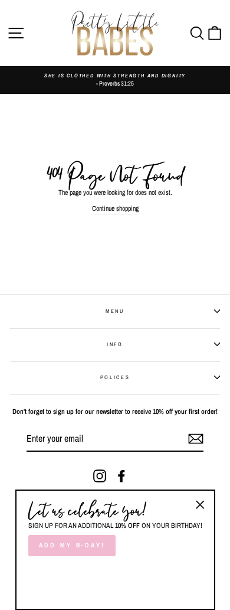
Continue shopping (115, 208)
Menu (115, 311)
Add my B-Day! (72, 545)
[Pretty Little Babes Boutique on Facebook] (121, 475)
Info (115, 344)
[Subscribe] (195, 439)
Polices (115, 377)
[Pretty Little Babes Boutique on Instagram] (99, 475)
